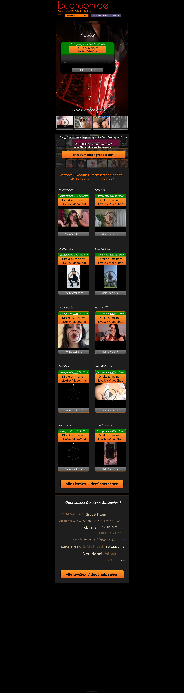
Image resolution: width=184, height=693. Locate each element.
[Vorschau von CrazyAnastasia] (110, 464)
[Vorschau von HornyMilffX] (110, 336)
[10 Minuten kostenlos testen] (62, 14)
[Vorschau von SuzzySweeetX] (110, 287)
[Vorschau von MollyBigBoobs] (110, 395)
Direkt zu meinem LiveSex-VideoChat (87, 49)
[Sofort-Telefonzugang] (64, 14)
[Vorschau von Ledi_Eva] (110, 228)
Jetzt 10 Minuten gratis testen (93, 155)
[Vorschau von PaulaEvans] (73, 384)
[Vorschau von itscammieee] (73, 228)
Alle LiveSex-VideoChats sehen (92, 483)
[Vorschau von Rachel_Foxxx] (73, 443)
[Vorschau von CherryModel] (73, 287)
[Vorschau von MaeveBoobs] (73, 336)
